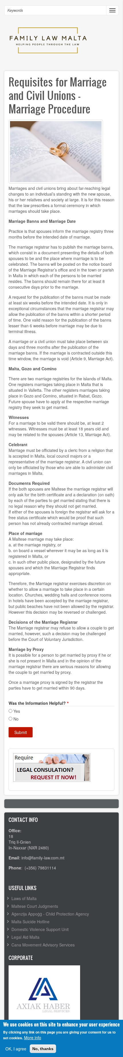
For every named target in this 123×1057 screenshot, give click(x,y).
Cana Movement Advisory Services (43, 945)
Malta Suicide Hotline (30, 921)
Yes (16, 711)
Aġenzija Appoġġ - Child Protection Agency (50, 914)
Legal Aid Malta (25, 937)
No (16, 719)
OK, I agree (15, 1049)
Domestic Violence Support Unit (40, 929)
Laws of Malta (24, 898)
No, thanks (42, 1048)
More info (32, 1037)
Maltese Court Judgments (34, 906)
